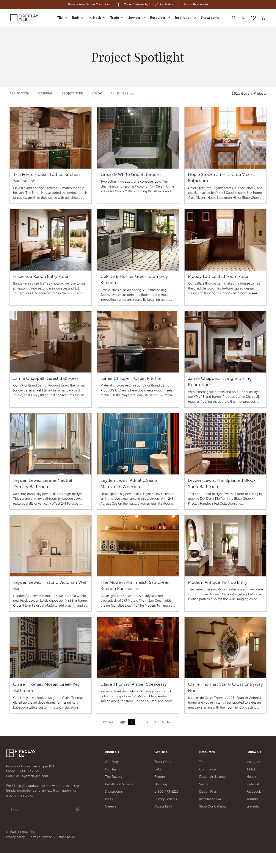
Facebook (253, 792)
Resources (158, 18)
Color (96, 93)
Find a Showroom (195, 4)
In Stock (95, 18)
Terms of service (40, 837)
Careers (110, 806)
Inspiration (183, 18)
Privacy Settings (165, 799)
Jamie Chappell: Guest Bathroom (46, 378)
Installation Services (119, 784)
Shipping (160, 784)
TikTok (251, 769)
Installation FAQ (211, 799)
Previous (108, 721)
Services (134, 18)
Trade (114, 18)
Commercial (208, 769)
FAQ (157, 769)
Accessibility (163, 806)
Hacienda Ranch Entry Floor (41, 276)
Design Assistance (212, 777)
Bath (75, 18)
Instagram (253, 762)
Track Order (162, 762)
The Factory (113, 777)
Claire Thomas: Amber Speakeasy (133, 684)
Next (170, 722)
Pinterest (252, 784)
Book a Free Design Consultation (90, 4)
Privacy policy (15, 837)
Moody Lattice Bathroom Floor (218, 276)
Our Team (112, 769)
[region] (138, 4)
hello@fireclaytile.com (32, 776)
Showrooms (210, 18)
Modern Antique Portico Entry (218, 582)
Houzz (251, 777)
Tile (60, 18)
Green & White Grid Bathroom (130, 174)
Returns (160, 777)
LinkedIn (252, 806)
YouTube (252, 799)
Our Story (112, 762)
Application (19, 93)
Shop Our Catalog (212, 806)
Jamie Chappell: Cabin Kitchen (131, 378)
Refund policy (65, 837)
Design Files (208, 792)
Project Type (72, 93)
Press (109, 799)
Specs (203, 784)
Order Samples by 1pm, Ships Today (148, 4)
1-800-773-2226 (29, 771)
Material (45, 93)
